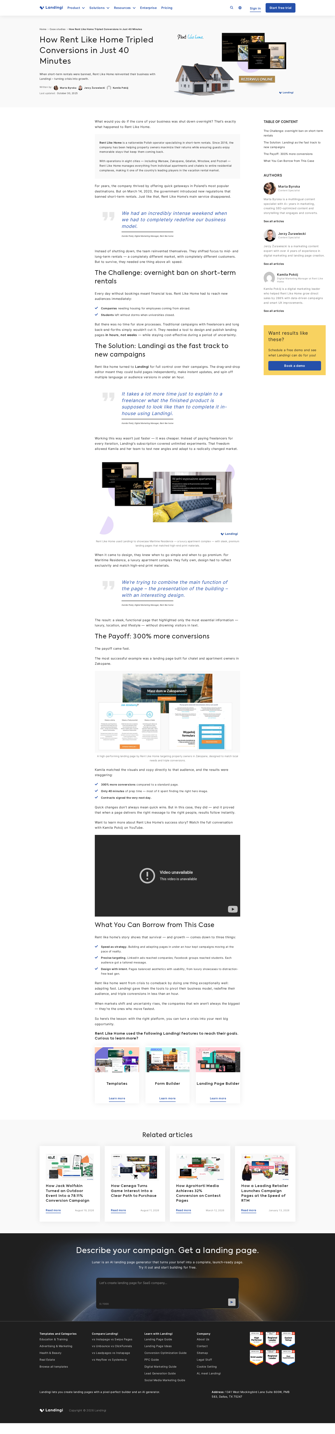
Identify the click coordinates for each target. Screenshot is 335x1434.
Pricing (166, 7)
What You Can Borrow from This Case (289, 160)
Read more (53, 1210)
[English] (240, 8)
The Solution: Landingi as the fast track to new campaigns (292, 145)
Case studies (58, 29)
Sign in (255, 8)
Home (43, 29)
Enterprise (148, 7)
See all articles (274, 221)
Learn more (117, 1098)
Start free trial (280, 8)
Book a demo (294, 366)
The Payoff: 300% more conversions (288, 153)
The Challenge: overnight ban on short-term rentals (293, 133)
